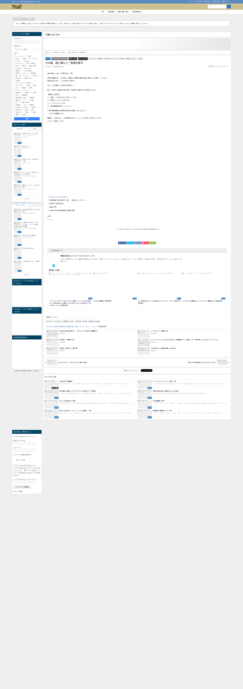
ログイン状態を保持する (22, 454)
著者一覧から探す (123, 11)
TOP (102, 11)
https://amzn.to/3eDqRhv (58, 197)
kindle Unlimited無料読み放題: (60, 210)
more (26, 198)
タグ (15, 53)
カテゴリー (17, 46)
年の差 (108, 58)
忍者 (141, 58)
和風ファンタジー (131, 58)
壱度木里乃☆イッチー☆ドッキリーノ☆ (218, 66)
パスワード (17, 447)
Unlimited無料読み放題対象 (59, 58)
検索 (26, 118)
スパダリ (93, 58)
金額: (51, 207)
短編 (122, 58)
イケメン (115, 58)
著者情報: (53, 200)
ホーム (192, 1)
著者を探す (207, 1)
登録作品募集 (216, 1)
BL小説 (48, 58)
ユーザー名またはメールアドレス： (25, 479)
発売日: (52, 203)
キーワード (17, 38)
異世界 (101, 58)
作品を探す (199, 1)
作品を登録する (137, 11)
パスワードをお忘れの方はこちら (24, 465)
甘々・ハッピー (83, 58)
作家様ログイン (226, 1)
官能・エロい (73, 58)
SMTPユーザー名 (19, 440)
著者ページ (63, 261)
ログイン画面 (17, 491)
